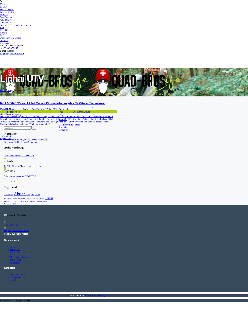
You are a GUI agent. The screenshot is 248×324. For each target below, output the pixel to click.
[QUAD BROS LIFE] (46, 106)
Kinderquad (34, 198)
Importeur (26, 198)
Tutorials (4, 40)
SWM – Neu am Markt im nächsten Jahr (22, 166)
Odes (14, 201)
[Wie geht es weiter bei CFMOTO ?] (4, 173)
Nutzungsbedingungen (20, 257)
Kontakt (4, 32)
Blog (2, 27)
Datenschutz (15, 260)
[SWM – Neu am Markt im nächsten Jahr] (4, 163)
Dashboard (15, 249)
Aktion (20, 193)
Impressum (15, 262)
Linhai (49, 198)
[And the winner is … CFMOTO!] (4, 153)
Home (3, 4)
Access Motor (8, 194)
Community (5, 22)
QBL (18, 201)
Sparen (44, 201)
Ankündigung (16, 277)
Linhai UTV (8, 201)
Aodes (28, 194)
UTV (15, 204)
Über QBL (5, 30)
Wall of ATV (6, 20)
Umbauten (5, 43)
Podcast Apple (7, 9)
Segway (39, 201)
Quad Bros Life (26, 201)
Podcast (4, 7)
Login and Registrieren (20, 252)
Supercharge (8, 204)
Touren (13, 280)
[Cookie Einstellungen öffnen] (21, 322)
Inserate (4, 14)
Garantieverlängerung (11, 198)
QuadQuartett (6, 17)
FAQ (2, 35)
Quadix (33, 201)
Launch (41, 198)
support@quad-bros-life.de (12, 53)
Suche (13, 247)
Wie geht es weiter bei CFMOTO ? (20, 176)
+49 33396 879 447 (9, 48)
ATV (32, 194)
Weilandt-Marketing (95, 295)
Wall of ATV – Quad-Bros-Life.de (16, 25)
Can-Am (37, 194)
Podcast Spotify (7, 12)
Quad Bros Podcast (19, 274)
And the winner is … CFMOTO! (19, 155)
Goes (21, 198)
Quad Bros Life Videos (11, 38)
